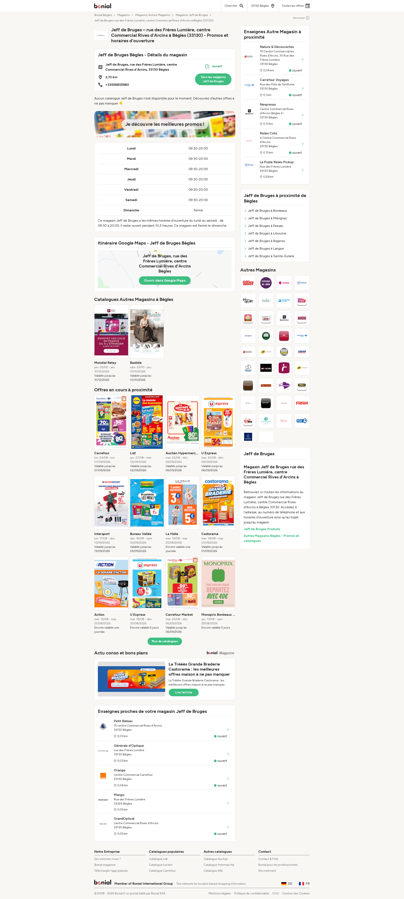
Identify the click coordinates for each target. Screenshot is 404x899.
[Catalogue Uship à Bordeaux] (302, 352)
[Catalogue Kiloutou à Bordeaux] (302, 385)
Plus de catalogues (165, 641)
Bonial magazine (105, 865)
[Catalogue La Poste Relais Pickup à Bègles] (302, 282)
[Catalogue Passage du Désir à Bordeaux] (266, 282)
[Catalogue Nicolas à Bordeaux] (266, 385)
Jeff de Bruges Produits (262, 529)
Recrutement (267, 871)
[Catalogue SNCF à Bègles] (302, 300)
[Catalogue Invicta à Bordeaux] (266, 367)
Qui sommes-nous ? (107, 859)
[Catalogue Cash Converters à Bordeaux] (302, 318)
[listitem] (111, 343)
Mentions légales (220, 893)
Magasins (123, 15)
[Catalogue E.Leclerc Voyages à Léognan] (284, 300)
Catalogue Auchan (216, 859)
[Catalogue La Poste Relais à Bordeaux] (302, 367)
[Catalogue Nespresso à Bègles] (284, 318)
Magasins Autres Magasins (152, 15)
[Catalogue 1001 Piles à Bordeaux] (284, 352)
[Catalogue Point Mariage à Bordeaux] (284, 385)
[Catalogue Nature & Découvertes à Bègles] (248, 352)
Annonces (299, 17)
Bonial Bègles (103, 15)
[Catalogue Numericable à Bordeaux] (266, 403)
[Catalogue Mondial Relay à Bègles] (284, 367)
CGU (275, 893)
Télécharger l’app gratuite (111, 871)
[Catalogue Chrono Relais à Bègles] (266, 318)
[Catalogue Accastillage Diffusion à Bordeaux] (248, 367)
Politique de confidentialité (251, 893)
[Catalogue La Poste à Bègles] (266, 352)
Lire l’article (183, 692)
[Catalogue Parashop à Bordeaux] (266, 420)
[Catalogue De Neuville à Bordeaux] (248, 385)
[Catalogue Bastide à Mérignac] (266, 300)
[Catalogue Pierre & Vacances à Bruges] (284, 420)
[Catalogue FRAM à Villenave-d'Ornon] (302, 403)
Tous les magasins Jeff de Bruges (213, 79)
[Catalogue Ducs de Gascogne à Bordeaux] (284, 335)
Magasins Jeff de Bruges (192, 15)
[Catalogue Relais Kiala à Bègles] (248, 318)
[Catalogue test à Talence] (266, 437)
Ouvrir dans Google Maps (164, 280)
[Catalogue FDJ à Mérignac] (302, 420)
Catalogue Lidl (158, 859)
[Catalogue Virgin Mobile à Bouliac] (248, 420)
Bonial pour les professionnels (278, 865)
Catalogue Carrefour (162, 871)
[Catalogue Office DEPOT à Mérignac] (248, 282)
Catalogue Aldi (213, 871)
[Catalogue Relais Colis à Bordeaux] (284, 403)
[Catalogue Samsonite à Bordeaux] (248, 335)
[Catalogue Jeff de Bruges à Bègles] (248, 403)
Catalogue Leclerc (161, 865)
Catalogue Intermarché (219, 865)
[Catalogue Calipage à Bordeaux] (284, 282)
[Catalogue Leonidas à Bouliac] (248, 437)
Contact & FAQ (268, 859)
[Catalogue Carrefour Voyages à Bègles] (302, 335)
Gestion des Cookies (296, 893)
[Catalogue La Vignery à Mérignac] (266, 335)
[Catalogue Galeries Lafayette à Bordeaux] (248, 300)
